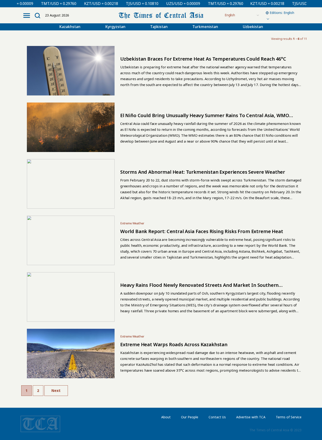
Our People (189, 417)
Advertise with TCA (250, 417)
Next (56, 390)
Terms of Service (288, 417)
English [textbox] (289, 12)
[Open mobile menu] (26, 15)
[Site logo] (161, 15)
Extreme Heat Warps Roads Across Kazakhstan (173, 344)
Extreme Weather (132, 223)
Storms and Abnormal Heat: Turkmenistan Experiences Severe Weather (202, 172)
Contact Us (217, 417)
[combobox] (281, 15)
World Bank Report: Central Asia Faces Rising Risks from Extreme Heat (201, 231)
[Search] (37, 15)
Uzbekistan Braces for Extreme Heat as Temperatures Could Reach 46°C (203, 59)
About (166, 417)
